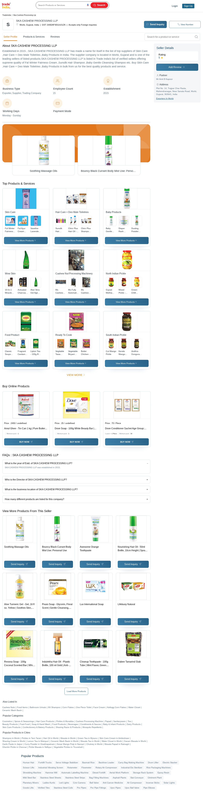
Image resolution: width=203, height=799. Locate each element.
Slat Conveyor (137, 777)
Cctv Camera (79, 782)
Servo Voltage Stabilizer (67, 762)
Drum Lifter (153, 762)
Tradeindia (6, 15)
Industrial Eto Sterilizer (131, 767)
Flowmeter (86, 767)
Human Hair (28, 762)
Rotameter (72, 767)
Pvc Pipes (81, 788)
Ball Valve (94, 782)
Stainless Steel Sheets (50, 777)
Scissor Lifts (28, 767)
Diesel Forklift (99, 772)
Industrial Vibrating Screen (50, 767)
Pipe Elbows (149, 788)
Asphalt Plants (119, 777)
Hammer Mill (51, 772)
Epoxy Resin (163, 772)
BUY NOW (24, 442)
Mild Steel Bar (29, 777)
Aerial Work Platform (119, 772)
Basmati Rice (88, 762)
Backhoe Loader (106, 762)
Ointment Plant (155, 777)
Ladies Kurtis (49, 782)
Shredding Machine (32, 772)
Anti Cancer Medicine (113, 782)
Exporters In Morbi (165, 98)
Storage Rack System (143, 772)
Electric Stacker (170, 762)
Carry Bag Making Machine (131, 762)
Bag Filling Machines (99, 777)
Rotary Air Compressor (106, 767)
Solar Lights (169, 782)
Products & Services (34, 36)
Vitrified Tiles (44, 788)
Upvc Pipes (115, 788)
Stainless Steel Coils (63, 788)
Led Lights (64, 782)
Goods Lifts (28, 788)
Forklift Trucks (45, 762)
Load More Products (76, 691)
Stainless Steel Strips (75, 777)
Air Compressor (134, 782)
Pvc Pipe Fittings (98, 788)
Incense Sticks (152, 782)
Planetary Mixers (31, 782)
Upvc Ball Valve (132, 788)
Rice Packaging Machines (158, 767)
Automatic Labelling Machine (74, 772)
